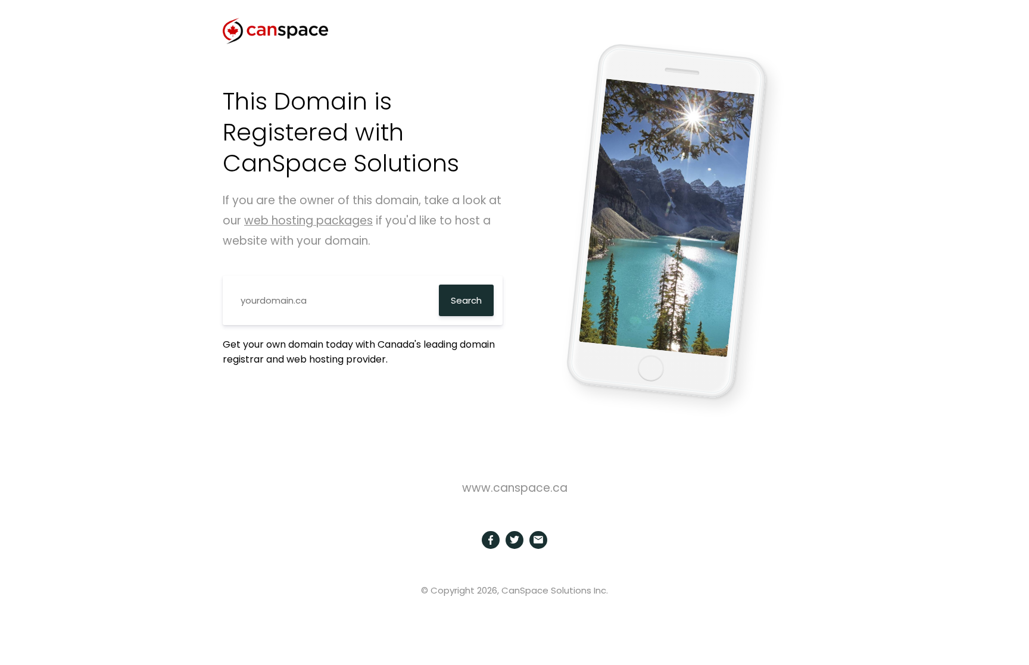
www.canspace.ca (514, 488)
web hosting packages (308, 221)
